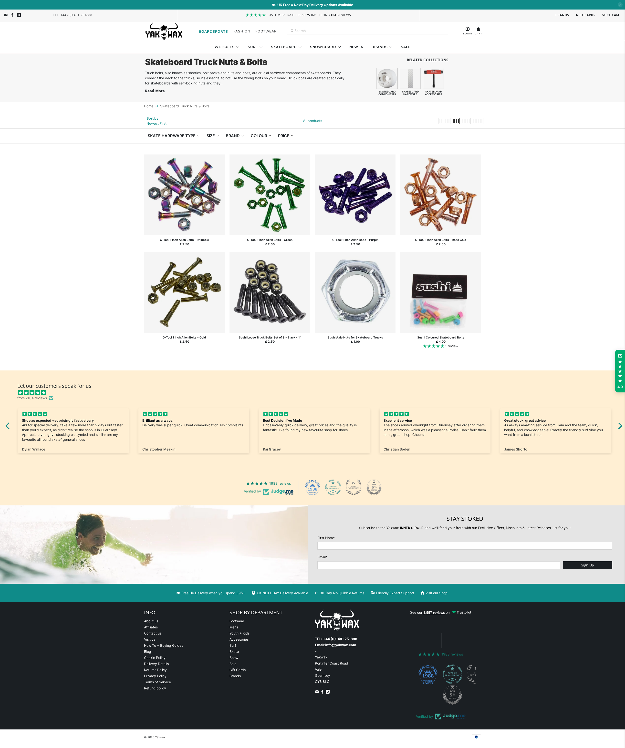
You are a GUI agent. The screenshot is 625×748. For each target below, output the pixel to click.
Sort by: (152, 118)
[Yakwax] (164, 31)
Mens (233, 627)
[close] (620, 4)
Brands (562, 15)
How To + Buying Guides (163, 645)
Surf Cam (610, 15)
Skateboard (284, 47)
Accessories (239, 639)
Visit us (149, 639)
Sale (405, 47)
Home (148, 106)
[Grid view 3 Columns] (447, 121)
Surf (253, 47)
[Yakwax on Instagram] (19, 15)
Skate (234, 651)
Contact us (152, 633)
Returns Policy (155, 670)
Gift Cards (585, 15)
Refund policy (155, 688)
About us (151, 621)
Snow (233, 658)
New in (356, 47)
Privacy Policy (155, 676)
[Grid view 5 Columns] (466, 121)
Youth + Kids (239, 633)
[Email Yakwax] (6, 15)
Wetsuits (225, 47)
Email (322, 557)
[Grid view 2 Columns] (440, 121)
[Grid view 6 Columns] (477, 121)
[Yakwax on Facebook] (12, 15)
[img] (316, 392)
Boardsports (213, 31)
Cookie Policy (155, 658)
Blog (147, 651)
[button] (620, 371)
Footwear (266, 31)
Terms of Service (157, 682)
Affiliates (151, 627)
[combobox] (367, 31)
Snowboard (323, 47)
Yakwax (160, 737)
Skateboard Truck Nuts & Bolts (184, 106)
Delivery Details (156, 664)
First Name (326, 538)
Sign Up (587, 565)
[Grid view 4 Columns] (456, 121)
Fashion (241, 31)
